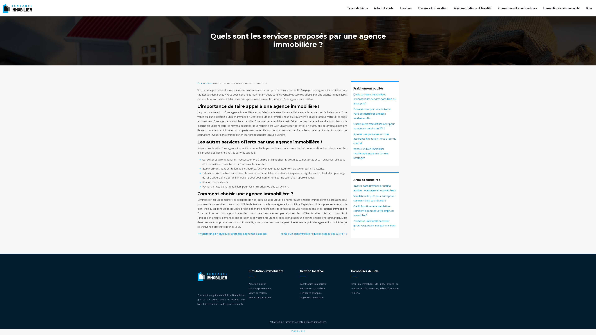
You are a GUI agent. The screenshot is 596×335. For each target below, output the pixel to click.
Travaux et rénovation (432, 8)
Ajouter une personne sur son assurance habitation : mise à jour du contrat (374, 138)
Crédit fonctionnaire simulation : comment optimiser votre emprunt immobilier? (373, 211)
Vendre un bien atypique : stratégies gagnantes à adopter (233, 233)
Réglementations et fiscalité (473, 8)
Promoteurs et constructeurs (517, 8)
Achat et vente (384, 8)
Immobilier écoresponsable (561, 8)
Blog (589, 8)
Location (406, 8)
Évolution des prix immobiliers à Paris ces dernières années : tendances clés (372, 113)
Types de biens (357, 8)
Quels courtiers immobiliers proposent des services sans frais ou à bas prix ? (374, 99)
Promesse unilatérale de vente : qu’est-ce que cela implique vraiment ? (374, 225)
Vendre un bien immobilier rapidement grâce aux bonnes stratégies (370, 153)
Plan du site (298, 331)
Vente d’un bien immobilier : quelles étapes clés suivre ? (312, 233)
